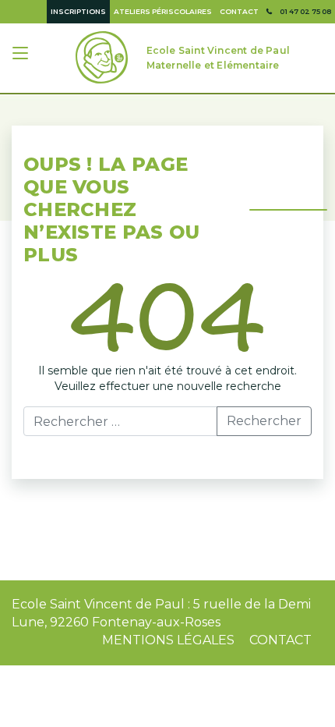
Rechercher (264, 420)
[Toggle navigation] (22, 55)
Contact (239, 11)
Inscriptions (78, 11)
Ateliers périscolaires (163, 11)
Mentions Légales (168, 640)
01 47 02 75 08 (305, 11)
